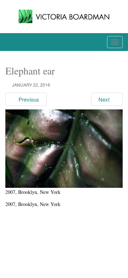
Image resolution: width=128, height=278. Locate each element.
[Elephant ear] (64, 147)
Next (104, 99)
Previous (28, 99)
